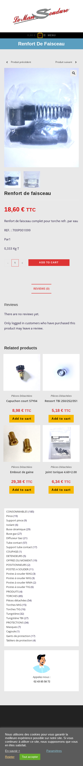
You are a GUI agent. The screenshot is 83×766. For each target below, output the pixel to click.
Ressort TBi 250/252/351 (61, 401)
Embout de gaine (21, 472)
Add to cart (48, 262)
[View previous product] (7, 62)
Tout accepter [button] (30, 756)
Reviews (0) (41, 288)
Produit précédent (21, 62)
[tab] (41, 288)
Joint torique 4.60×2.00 (61, 472)
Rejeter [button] (10, 757)
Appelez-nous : (41, 677)
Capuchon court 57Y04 (21, 401)
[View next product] (76, 62)
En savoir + (12, 751)
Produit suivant (63, 62)
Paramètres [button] (54, 751)
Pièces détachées (21, 396)
